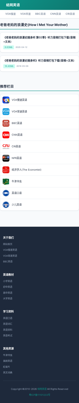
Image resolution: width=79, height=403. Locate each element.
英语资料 (7, 329)
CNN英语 (55, 13)
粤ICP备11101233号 (39, 394)
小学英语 (7, 281)
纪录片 (6, 366)
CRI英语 (70, 13)
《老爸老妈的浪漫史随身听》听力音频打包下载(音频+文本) (38, 60)
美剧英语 (7, 360)
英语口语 (7, 318)
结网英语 (13, 5)
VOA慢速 (10, 13)
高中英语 (7, 292)
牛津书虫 (7, 355)
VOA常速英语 (10, 255)
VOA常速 (25, 13)
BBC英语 (40, 13)
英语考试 (7, 335)
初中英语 (7, 286)
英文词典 (7, 372)
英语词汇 (7, 323)
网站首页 (7, 244)
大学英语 (7, 298)
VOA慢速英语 (10, 249)
